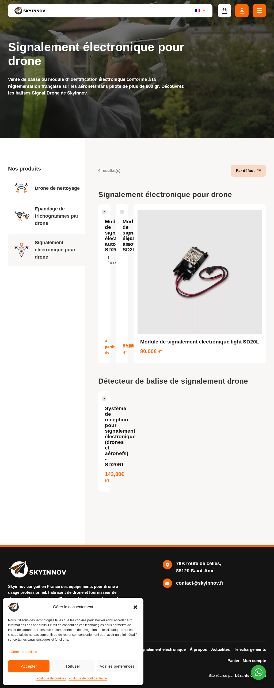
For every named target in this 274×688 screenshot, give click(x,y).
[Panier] (224, 10)
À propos (198, 649)
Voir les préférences (117, 666)
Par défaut (245, 170)
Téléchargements (250, 649)
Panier (233, 660)
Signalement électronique (162, 649)
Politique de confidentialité (87, 678)
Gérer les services (24, 652)
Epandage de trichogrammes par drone (56, 216)
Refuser (73, 666)
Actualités (220, 649)
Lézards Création (250, 675)
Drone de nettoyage (57, 188)
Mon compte (254, 660)
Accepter (29, 666)
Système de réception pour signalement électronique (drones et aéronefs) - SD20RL (120, 436)
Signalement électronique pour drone (55, 250)
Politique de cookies (51, 678)
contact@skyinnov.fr (199, 583)
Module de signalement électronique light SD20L (199, 342)
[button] (135, 607)
